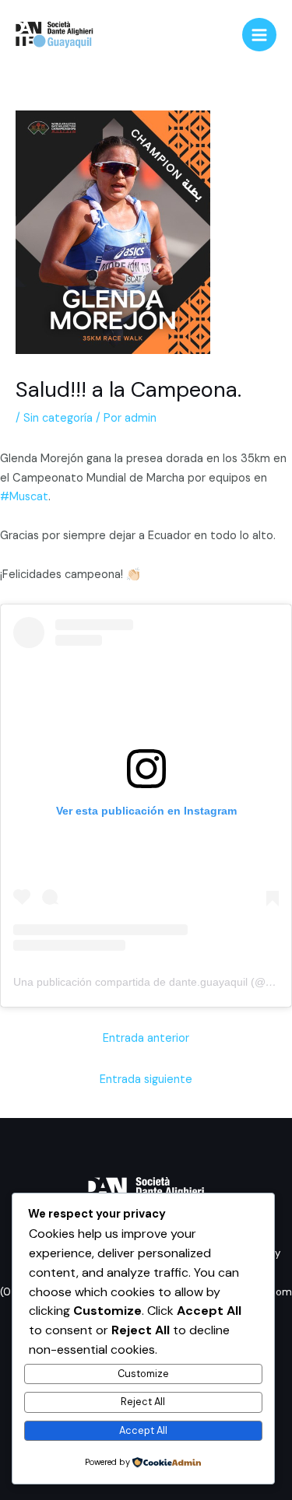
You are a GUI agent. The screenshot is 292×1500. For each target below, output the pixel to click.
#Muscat (24, 496)
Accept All (143, 1430)
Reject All (143, 1401)
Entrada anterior (146, 1038)
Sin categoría (58, 418)
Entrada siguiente (146, 1079)
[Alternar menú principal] (259, 35)
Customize (143, 1373)
